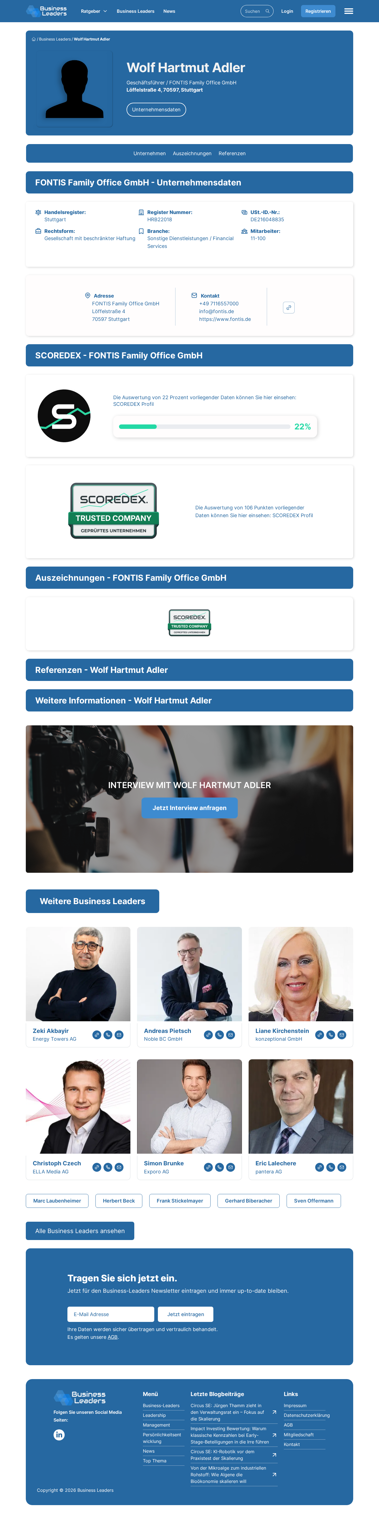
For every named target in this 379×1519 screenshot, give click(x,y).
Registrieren (318, 11)
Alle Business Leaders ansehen (80, 1230)
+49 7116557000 (219, 303)
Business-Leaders (161, 1405)
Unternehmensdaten (156, 109)
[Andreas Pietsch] (189, 975)
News (169, 11)
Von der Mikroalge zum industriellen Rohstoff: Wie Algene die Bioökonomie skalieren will (228, 1474)
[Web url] (96, 1034)
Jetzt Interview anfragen (190, 807)
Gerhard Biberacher (248, 1201)
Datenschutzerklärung (304, 1415)
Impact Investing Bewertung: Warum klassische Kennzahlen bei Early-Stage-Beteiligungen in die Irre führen (230, 1435)
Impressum (295, 1405)
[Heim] (33, 39)
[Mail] (119, 1034)
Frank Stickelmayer (180, 1201)
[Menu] (348, 11)
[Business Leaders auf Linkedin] (59, 1434)
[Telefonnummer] (107, 1034)
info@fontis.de (216, 311)
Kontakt (292, 1444)
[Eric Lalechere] (301, 1107)
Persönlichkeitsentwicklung (162, 1438)
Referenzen (232, 153)
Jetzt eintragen (185, 1314)
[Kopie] (289, 307)
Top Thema (154, 1460)
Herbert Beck (119, 1201)
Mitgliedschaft (299, 1434)
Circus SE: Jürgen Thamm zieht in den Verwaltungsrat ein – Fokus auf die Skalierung (227, 1412)
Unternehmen (149, 153)
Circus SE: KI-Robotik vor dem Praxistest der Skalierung (222, 1455)
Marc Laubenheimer (57, 1201)
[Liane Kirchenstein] (301, 975)
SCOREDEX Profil (133, 404)
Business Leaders (136, 11)
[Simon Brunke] (189, 1107)
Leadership (154, 1415)
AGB (113, 1337)
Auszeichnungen (192, 153)
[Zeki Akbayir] (78, 975)
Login (287, 11)
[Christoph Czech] (78, 1107)
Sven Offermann (313, 1201)
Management (156, 1425)
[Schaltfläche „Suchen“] (267, 11)
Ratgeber (90, 11)
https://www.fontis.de (225, 319)
